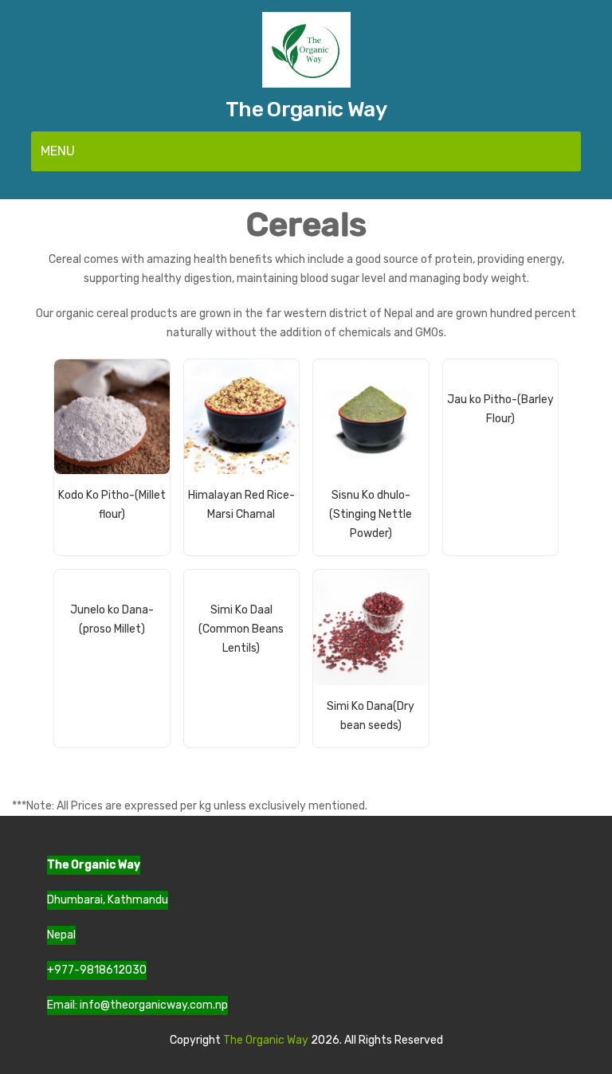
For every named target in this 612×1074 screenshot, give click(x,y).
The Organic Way (306, 109)
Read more (125, 521)
